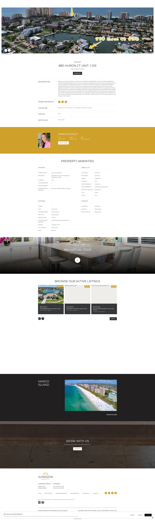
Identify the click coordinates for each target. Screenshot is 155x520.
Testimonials (86, 493)
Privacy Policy (113, 510)
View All (113, 318)
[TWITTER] (115, 493)
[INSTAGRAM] (109, 493)
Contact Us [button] (77, 448)
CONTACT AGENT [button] (63, 142)
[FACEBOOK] (112, 493)
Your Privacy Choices (77, 518)
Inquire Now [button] (77, 73)
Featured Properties (61, 493)
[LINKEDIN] (106, 493)
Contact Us (96, 493)
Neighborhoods (74, 493)
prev (5, 50)
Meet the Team (48, 493)
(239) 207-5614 (41, 486)
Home (39, 493)
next (9, 50)
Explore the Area (112, 414)
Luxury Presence (63, 510)
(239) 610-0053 (73, 139)
